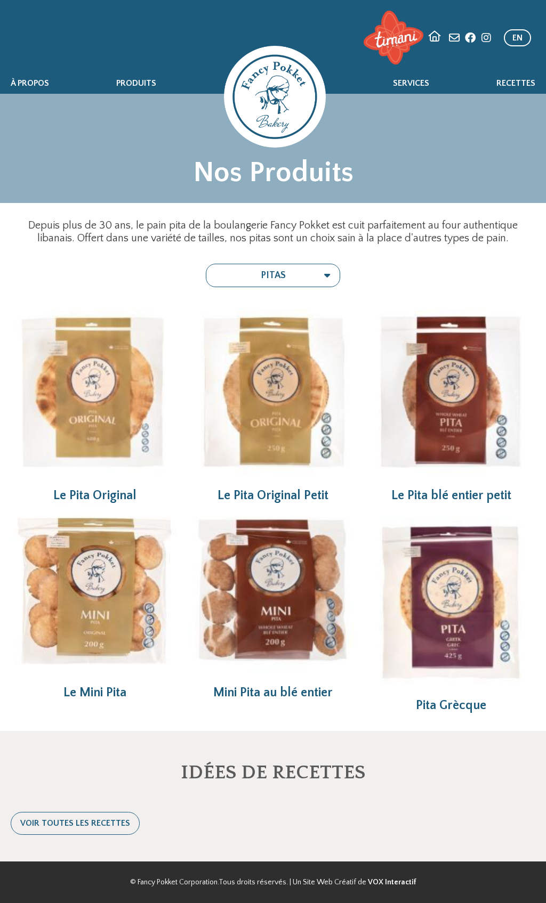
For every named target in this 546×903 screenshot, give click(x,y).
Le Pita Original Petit (273, 495)
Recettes (515, 83)
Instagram (486, 37)
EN (517, 38)
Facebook (470, 37)
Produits (136, 83)
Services (411, 83)
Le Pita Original (94, 495)
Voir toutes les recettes (75, 823)
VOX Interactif (392, 882)
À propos (30, 83)
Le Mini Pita (94, 692)
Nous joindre (454, 37)
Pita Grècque (451, 705)
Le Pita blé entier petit (451, 495)
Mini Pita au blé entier (273, 692)
